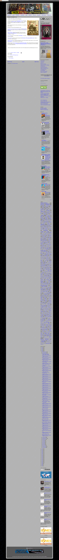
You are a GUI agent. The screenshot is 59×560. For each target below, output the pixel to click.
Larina (41, 270)
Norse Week (46, 287)
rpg (45, 301)
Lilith (50, 271)
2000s (43, 206)
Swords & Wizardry (47, 316)
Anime (44, 212)
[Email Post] (20, 52)
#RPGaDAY (48, 204)
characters (48, 224)
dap (49, 233)
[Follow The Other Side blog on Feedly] (44, 88)
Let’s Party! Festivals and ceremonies (21, 43)
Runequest (48, 302)
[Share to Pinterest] (11, 53)
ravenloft (45, 298)
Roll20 (43, 301)
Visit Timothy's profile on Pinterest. (45, 78)
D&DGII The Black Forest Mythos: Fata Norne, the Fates (46, 358)
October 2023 (44, 437)
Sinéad (50, 308)
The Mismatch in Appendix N (47, 123)
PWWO (42, 297)
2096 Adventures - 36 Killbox (44, 97)
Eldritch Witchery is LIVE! (47, 481)
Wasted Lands (47, 333)
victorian (50, 330)
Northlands (50, 287)
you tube (43, 343)
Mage (44, 273)
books (41, 220)
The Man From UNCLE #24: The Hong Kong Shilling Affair (47, 132)
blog (42, 218)
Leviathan (43, 271)
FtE (44, 252)
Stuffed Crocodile (10, 40)
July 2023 (43, 440)
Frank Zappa (49, 250)
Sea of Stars (9, 35)
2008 (42, 464)
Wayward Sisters (42, 334)
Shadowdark (48, 306)
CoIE (50, 228)
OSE (49, 292)
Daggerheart (45, 233)
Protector (44, 296)
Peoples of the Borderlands (44, 103)
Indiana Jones (46, 263)
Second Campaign (43, 305)
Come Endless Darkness (44, 229)
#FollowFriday (42, 204)
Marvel (50, 275)
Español (41, 247)
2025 (42, 348)
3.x (50, 206)
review (46, 300)
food (50, 249)
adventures (42, 211)
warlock (42, 333)
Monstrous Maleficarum (43, 280)
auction (42, 214)
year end (44, 342)
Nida (50, 285)
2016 (42, 455)
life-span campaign (47, 271)
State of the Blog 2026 (48, 147)
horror (47, 260)
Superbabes (42, 314)
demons (43, 236)
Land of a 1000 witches (46, 269)
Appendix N (48, 212)
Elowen (43, 245)
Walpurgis (45, 332)
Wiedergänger (10, 41)
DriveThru (42, 243)
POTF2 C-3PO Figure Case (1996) (47, 185)
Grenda (41, 255)
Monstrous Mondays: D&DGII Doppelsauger (46, 402)
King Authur (46, 268)
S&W (44, 303)
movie (49, 281)
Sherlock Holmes (43, 308)
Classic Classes (49, 227)
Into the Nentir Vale (44, 264)
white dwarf (48, 335)
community (45, 230)
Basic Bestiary (48, 215)
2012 (42, 460)
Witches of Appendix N (44, 72)
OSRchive (45, 293)
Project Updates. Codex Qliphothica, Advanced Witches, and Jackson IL (46, 44)
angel (42, 212)
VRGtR (41, 332)
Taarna (45, 317)
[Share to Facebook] (10, 53)
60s (48, 207)
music (49, 282)
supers (43, 315)
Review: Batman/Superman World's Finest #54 (47, 115)
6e (50, 207)
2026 (42, 347)
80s (43, 208)
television (42, 319)
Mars (47, 275)
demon (50, 235)
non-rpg (50, 286)
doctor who (42, 238)
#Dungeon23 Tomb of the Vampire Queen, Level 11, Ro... (46, 356)
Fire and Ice (44, 249)
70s (41, 208)
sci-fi (48, 304)
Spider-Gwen (49, 311)
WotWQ (42, 341)
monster (42, 279)
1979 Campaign (47, 205)
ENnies (47, 246)
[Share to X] (9, 53)
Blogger (46, 556)
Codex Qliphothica (46, 228)
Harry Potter (46, 257)
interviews (50, 263)
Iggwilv (45, 262)
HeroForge (47, 258)
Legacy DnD (49, 270)
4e (42, 207)
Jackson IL (48, 265)
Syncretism (42, 317)
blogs (50, 218)
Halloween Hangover (49, 256)
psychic (47, 296)
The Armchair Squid (44, 146)
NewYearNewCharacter (44, 285)
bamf (50, 214)
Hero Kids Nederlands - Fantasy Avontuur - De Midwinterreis (45, 94)
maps (44, 275)
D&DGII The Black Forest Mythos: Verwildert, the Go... (46, 398)
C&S (43, 221)
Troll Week (47, 325)
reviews (50, 300)
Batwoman (45, 216)
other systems (49, 293)
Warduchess (49, 332)
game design (48, 252)
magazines (42, 273)
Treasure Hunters (43, 325)
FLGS (47, 249)
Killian (43, 268)
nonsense (43, 287)
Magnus (45, 274)
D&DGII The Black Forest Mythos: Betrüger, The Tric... (46, 415)
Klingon (50, 268)
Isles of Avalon (43, 265)
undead (50, 326)
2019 (42, 452)
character (42, 224)
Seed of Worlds (44, 140)
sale (46, 303)
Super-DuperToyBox (44, 183)
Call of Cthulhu (46, 221)
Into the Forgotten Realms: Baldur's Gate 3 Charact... (46, 354)
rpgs (44, 302)
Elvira (49, 245)
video (43, 331)
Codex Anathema (10, 32)
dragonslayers (46, 242)
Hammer (43, 257)
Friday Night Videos (45, 251)
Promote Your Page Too (43, 83)
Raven (41, 298)
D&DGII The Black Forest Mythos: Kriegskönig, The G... (46, 412)
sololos (40, 556)
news (49, 284)
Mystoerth (47, 283)
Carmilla (44, 222)
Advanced (47, 210)
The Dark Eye (47, 320)
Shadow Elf (43, 306)
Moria (46, 281)
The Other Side (42, 81)
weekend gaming (47, 334)
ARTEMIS (44, 213)
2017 (42, 454)
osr (41, 293)
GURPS (41, 256)
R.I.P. (47, 297)
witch (50, 337)
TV (44, 326)
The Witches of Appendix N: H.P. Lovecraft (47, 487)
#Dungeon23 (48, 203)
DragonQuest (48, 241)
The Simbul (46, 321)
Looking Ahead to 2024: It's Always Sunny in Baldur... (46, 361)
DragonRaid (42, 242)
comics (50, 229)
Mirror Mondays (44, 278)
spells (45, 311)
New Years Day (46, 284)
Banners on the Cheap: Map (44, 109)
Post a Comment (11, 58)
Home (23, 61)
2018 (42, 453)
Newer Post (10, 61)
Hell (43, 258)
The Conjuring (42, 320)
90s (47, 208)
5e (45, 207)
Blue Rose (43, 219)
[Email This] (8, 53)
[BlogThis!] (8, 53)
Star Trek (50, 312)
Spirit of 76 (42, 312)
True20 (50, 325)
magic (47, 273)
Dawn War (44, 235)
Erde (49, 246)
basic (42, 215)
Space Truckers (45, 310)
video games (48, 331)
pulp (49, 296)
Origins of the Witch (45, 292)
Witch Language (45, 338)
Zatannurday (48, 343)
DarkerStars (42, 234)
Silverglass (47, 308)
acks (48, 209)
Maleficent (42, 275)
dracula (45, 239)
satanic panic (49, 303)
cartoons (48, 222)
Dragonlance (43, 241)
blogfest (46, 218)
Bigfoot (46, 217)
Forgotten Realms (43, 250)
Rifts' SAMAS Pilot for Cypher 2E (47, 192)
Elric (46, 245)
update (48, 327)
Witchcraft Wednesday (45, 339)
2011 (42, 461)
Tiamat (49, 323)
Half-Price (44, 256)
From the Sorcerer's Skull (45, 122)
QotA (45, 297)
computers (48, 231)
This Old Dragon (43, 70)
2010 (42, 462)
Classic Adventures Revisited (44, 227)
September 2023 (44, 438)
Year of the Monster (48, 342)
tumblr (42, 326)
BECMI (49, 216)
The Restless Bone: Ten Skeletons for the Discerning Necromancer (46, 102)
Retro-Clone (42, 300)
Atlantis (50, 213)
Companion (42, 231)
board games (48, 219)
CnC (42, 228)
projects (41, 296)
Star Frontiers (46, 312)
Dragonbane (50, 240)
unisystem (43, 327)
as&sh (47, 213)
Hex (50, 258)
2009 (42, 463)
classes (49, 226)
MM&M (49, 278)
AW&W (45, 214)
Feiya (41, 249)
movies (42, 282)
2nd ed (47, 206)
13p (43, 205)
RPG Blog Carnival (20, 20)
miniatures (50, 277)
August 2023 (44, 439)
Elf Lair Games (49, 244)
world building (43, 340)
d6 (42, 233)
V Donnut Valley (14, 42)
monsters (47, 279)
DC (47, 235)
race (49, 297)
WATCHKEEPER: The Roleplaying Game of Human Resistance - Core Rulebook (45, 91)
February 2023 (44, 446)
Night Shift (43, 286)
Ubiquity (47, 326)
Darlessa (45, 234)
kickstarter (48, 267)
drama (50, 242)
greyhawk (45, 255)
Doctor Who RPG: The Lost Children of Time (45, 372)
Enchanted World (43, 246)
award (48, 214)
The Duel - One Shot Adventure (45, 93)
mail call (48, 274)
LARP (45, 270)
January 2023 (44, 447)
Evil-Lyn (44, 247)
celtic (50, 222)
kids (41, 268)
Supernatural (50, 314)
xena (41, 342)
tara (45, 318)
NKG (47, 286)
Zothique (41, 344)
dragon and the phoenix (44, 240)
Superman (45, 314)
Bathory (42, 216)
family (49, 247)
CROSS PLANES (44, 191)
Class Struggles (44, 226)
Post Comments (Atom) (14, 63)
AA (46, 209)
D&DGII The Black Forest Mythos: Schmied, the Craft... (46, 391)
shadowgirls (42, 307)
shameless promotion (47, 307)
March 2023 (44, 445)
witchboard (49, 338)
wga (44, 335)
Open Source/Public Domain (45, 290)
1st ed (50, 205)
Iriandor (49, 264)
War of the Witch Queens (44, 71)
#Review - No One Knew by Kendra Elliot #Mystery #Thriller (48, 167)
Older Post (36, 61)
